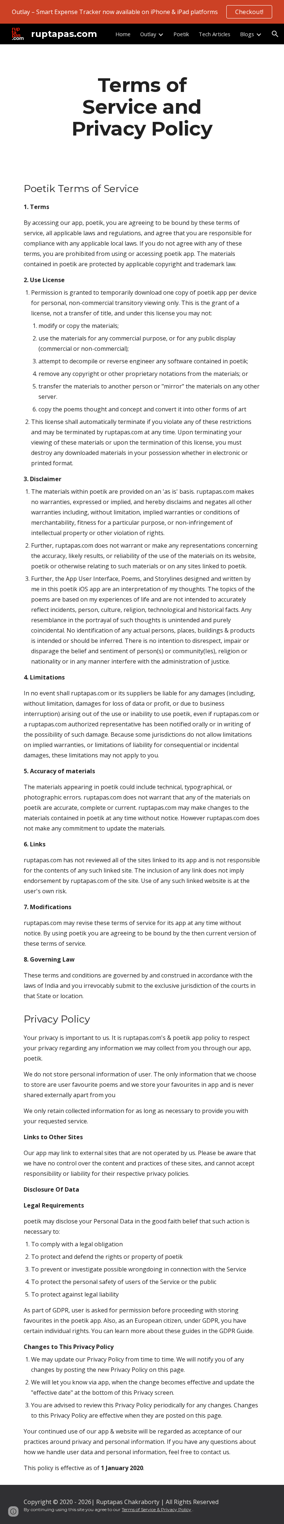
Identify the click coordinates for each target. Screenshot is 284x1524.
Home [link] (123, 34)
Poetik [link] (181, 34)
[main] (141, 107)
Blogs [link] (247, 34)
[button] (275, 34)
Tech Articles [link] (214, 34)
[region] (142, 12)
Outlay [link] (148, 34)
